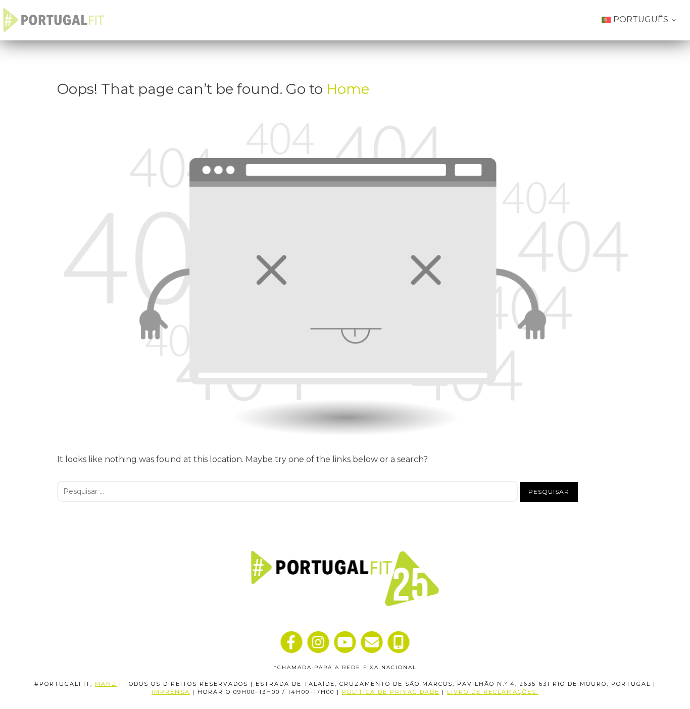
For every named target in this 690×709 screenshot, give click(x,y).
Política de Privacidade (390, 691)
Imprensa (171, 691)
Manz (106, 683)
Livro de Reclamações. (492, 691)
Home (347, 88)
